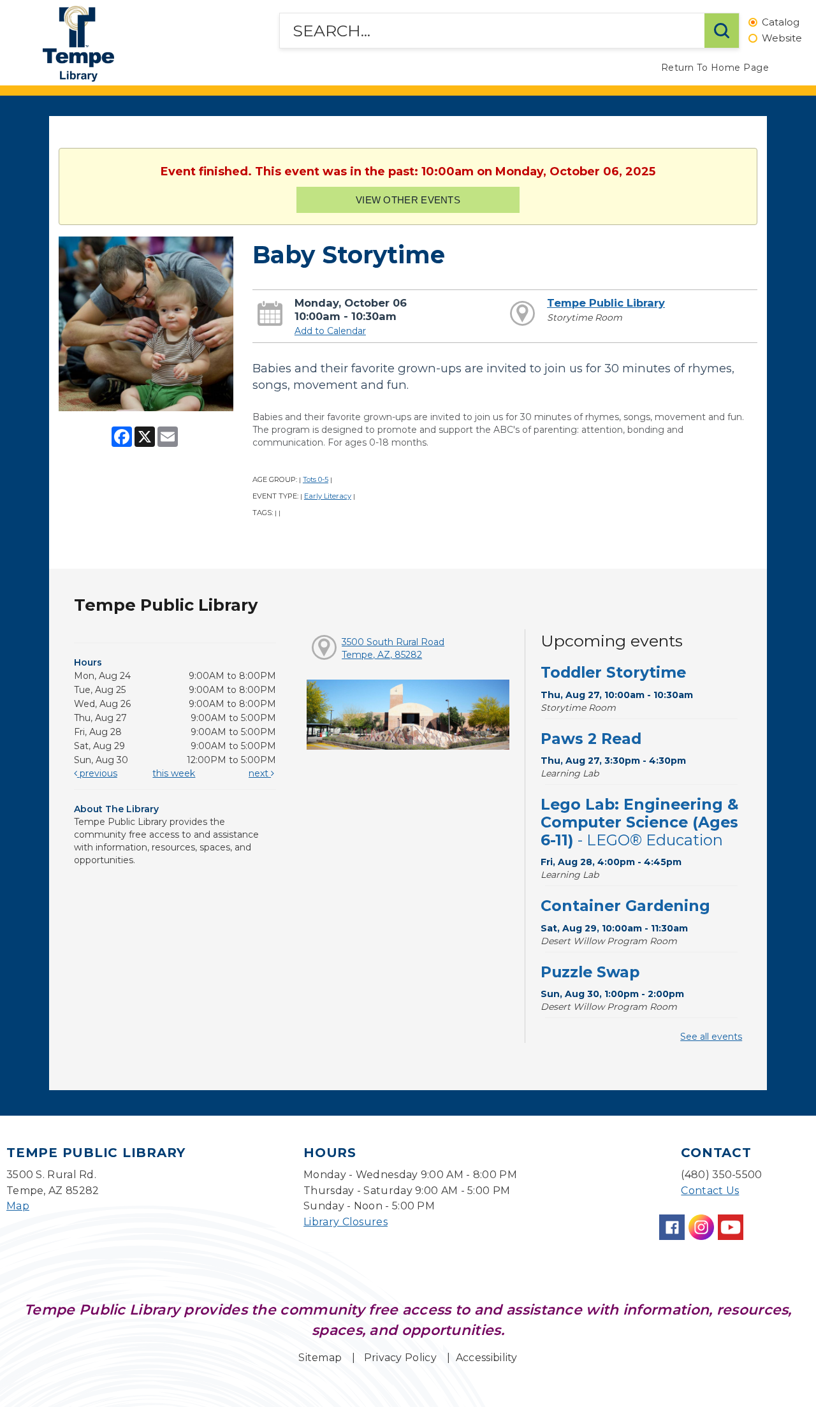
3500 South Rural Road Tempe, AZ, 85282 (393, 648)
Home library (78, 44)
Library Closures (345, 1222)
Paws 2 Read (591, 738)
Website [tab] (782, 38)
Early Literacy (327, 496)
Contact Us (710, 1191)
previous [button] (97, 773)
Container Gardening (625, 905)
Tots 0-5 (315, 479)
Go (721, 30)
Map (17, 1206)
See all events (711, 1036)
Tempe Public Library (606, 302)
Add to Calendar (330, 331)
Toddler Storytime (613, 672)
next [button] (260, 773)
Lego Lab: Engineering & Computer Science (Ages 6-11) (639, 822)
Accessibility (487, 1358)
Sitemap (320, 1358)
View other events (408, 199)
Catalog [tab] (780, 22)
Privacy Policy (400, 1358)
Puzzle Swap (590, 972)
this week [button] (173, 773)
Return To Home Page (715, 67)
